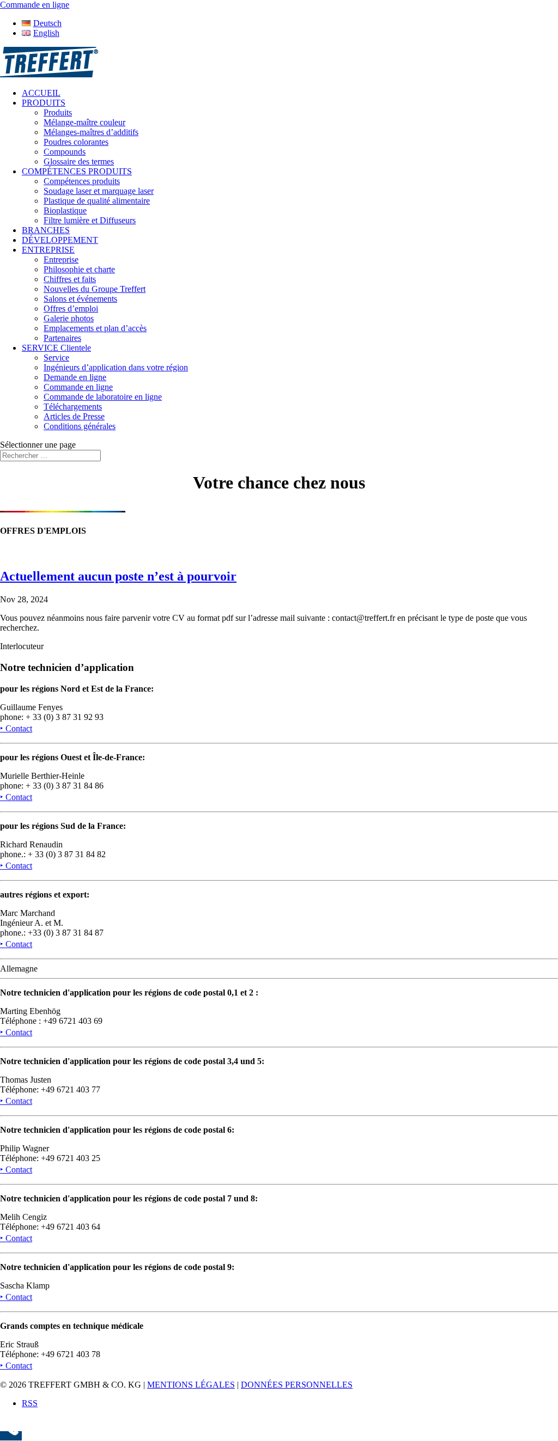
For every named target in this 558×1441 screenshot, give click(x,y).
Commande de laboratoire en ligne (103, 396)
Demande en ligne (75, 377)
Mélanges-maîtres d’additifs (91, 132)
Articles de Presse (74, 416)
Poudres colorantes (76, 141)
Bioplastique (65, 210)
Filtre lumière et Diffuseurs (90, 220)
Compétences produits (82, 181)
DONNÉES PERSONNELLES (297, 1384)
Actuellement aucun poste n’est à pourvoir (118, 576)
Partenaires (62, 338)
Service (56, 357)
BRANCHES (46, 230)
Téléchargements (73, 406)
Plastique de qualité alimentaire (97, 200)
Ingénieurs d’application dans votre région (116, 367)
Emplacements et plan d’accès (95, 328)
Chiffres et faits (70, 279)
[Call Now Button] (11, 1435)
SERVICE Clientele (56, 347)
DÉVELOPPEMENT (60, 240)
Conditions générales (80, 426)
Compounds (65, 151)
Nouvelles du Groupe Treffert (94, 289)
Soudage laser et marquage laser (99, 191)
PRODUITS (43, 102)
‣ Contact (16, 728)
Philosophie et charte (79, 269)
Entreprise (61, 259)
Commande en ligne (78, 387)
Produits (58, 112)
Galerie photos (69, 318)
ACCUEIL (41, 92)
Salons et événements (80, 298)
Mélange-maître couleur (84, 122)
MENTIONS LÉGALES (191, 1384)
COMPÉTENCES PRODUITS (77, 171)
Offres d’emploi (71, 308)
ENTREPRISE (48, 249)
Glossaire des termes (79, 161)
